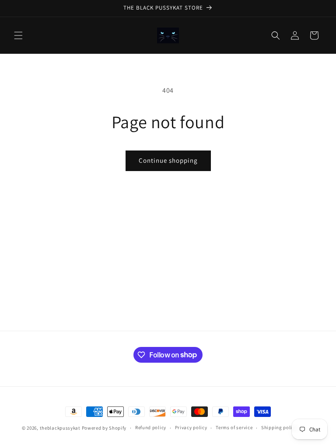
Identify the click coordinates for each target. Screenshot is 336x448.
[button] (18, 35)
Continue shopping (168, 160)
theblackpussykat (60, 428)
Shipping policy (279, 427)
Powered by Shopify (104, 428)
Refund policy (150, 427)
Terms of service (234, 427)
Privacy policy (191, 427)
